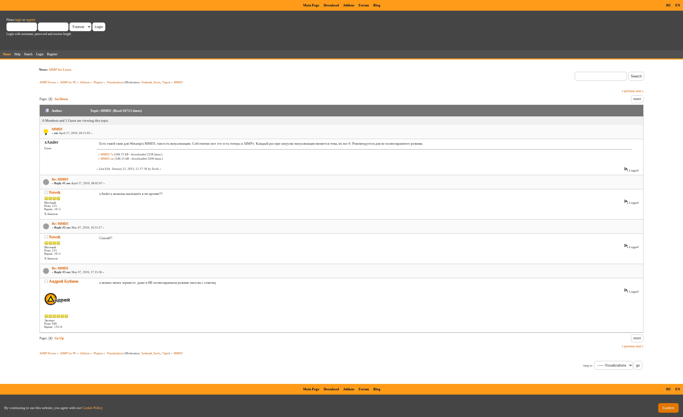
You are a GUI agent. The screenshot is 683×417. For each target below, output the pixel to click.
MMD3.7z (107, 154)
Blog (376, 5)
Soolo (157, 82)
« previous (628, 91)
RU (668, 5)
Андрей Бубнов (63, 281)
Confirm (668, 408)
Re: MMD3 (60, 179)
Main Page (311, 5)
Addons (348, 5)
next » (640, 91)
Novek (55, 192)
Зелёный (146, 82)
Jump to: (588, 365)
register (30, 20)
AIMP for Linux (60, 70)
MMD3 (57, 129)
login (18, 20)
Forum (364, 5)
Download (331, 5)
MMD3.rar (107, 158)
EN (677, 5)
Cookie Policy (92, 408)
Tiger (165, 82)
